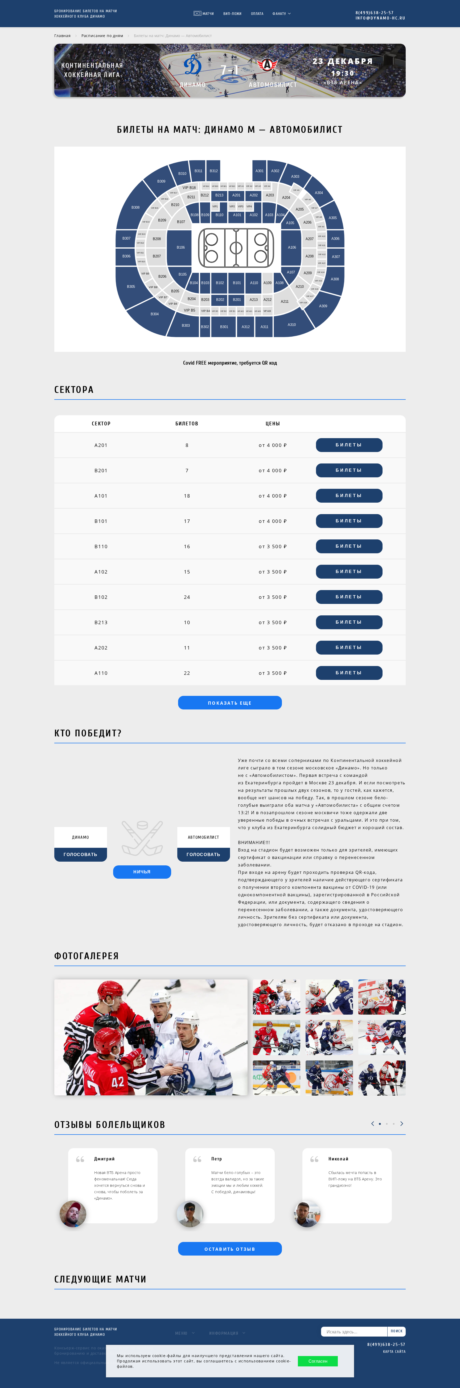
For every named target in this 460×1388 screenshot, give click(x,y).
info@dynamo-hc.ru (381, 18)
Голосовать (81, 854)
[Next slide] (402, 1124)
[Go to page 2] (387, 1124)
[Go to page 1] (380, 1124)
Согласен (318, 1361)
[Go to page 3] (394, 1124)
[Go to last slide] (372, 1124)
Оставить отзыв (230, 1249)
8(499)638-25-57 (375, 12)
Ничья (142, 872)
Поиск (396, 1331)
